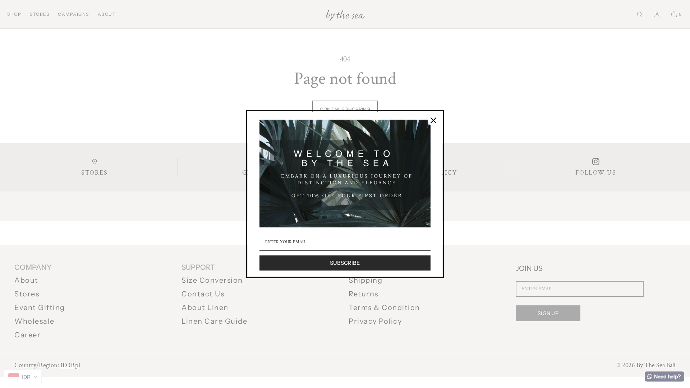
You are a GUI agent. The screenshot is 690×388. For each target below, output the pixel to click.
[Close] (433, 120)
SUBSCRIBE (345, 262)
